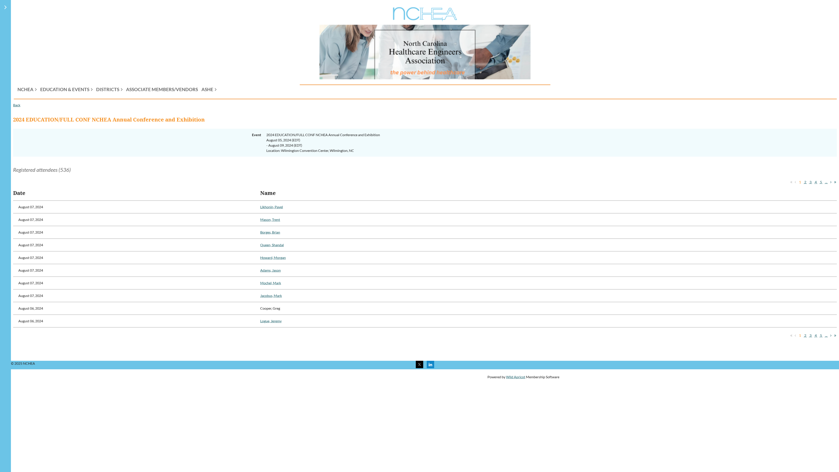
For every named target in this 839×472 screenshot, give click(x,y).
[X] (419, 364)
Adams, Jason (270, 270)
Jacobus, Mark (271, 295)
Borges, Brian (270, 232)
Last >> (835, 182)
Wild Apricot (515, 377)
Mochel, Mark (270, 283)
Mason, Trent (270, 219)
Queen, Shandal (272, 245)
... (826, 182)
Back (16, 105)
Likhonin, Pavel (271, 207)
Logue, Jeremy (271, 321)
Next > (831, 182)
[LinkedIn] (430, 364)
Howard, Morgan (273, 257)
